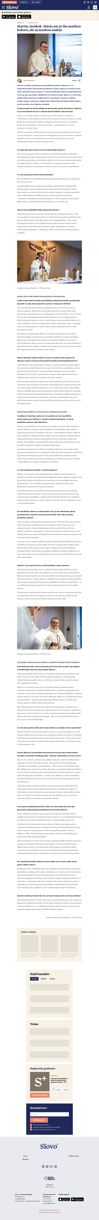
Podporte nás (74, 1156)
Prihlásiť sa (38, 1120)
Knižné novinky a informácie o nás (44, 1130)
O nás (25, 1156)
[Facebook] (85, 2)
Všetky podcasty (39, 1095)
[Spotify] (95, 2)
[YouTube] (92, 2)
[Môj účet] (88, 7)
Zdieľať (74, 80)
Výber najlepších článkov (41, 1125)
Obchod (25, 1159)
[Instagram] (88, 2)
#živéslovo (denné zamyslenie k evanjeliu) (46, 1127)
